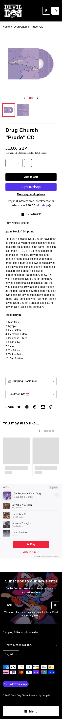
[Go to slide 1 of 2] (9, 110)
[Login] (46, 11)
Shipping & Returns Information (21, 632)
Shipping (22, 153)
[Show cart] (55, 11)
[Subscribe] (55, 605)
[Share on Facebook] (27, 407)
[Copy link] (51, 407)
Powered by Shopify (39, 695)
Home (6, 26)
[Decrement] (9, 163)
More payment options (31, 194)
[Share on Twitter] (19, 407)
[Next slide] (38, 98)
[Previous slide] (24, 98)
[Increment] (28, 163)
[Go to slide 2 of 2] (23, 110)
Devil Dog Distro (19, 695)
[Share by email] (43, 407)
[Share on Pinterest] (35, 407)
